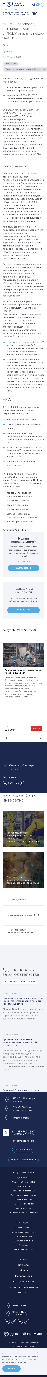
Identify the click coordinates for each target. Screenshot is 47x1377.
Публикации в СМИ (23, 1236)
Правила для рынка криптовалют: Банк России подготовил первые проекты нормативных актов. (23, 1001)
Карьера (23, 1265)
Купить (36, 728)
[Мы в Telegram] (13, 1321)
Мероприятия (23, 1276)
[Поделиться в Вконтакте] (5, 783)
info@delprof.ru (23, 561)
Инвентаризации (23, 1208)
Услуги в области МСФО (23, 1182)
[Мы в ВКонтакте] (7, 1321)
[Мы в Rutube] (26, 1321)
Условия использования (23, 1346)
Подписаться (23, 610)
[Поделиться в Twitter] (10, 783)
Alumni (23, 1271)
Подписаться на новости (23, 1160)
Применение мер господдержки (23, 1212)
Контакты (24, 1293)
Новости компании (23, 1228)
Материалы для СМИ (23, 1249)
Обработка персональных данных (23, 1342)
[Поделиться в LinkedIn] (22, 783)
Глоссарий (23, 1245)
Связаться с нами (23, 1149)
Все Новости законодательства (20, 982)
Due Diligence (23, 1186)
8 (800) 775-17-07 (22, 1111)
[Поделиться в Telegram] (16, 783)
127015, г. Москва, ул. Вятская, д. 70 (20, 1313)
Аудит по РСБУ (23, 1178)
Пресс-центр (23, 1223)
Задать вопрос (23, 568)
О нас (23, 1260)
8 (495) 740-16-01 (22, 1107)
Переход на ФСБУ (23, 1199)
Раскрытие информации (24, 1287)
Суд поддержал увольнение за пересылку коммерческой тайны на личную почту (21, 1042)
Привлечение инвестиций (23, 1191)
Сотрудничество (23, 1282)
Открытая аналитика (23, 1241)
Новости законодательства (23, 1232)
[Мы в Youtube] (20, 1321)
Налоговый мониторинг (23, 1204)
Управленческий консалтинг (23, 1195)
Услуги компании (23, 1173)
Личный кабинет (19, 1305)
